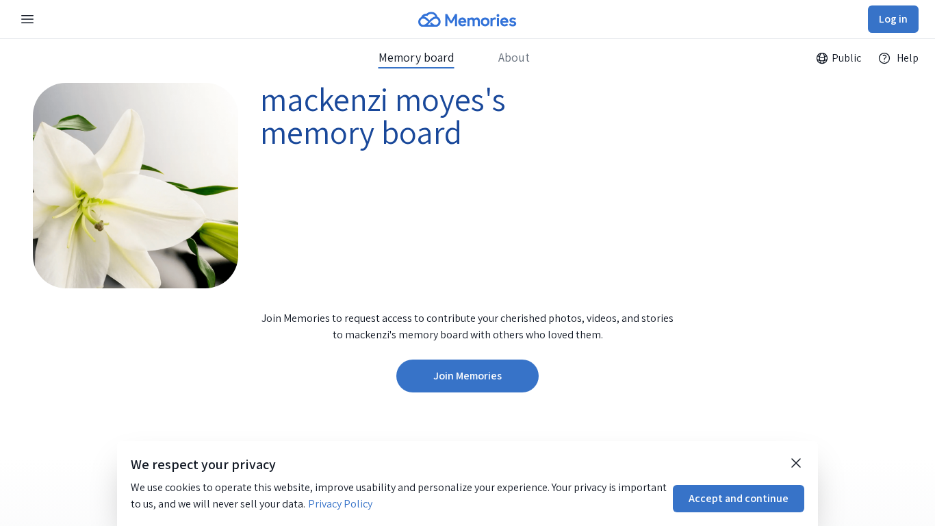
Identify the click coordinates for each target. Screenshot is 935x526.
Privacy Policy (340, 504)
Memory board (416, 57)
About (514, 57)
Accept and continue (739, 498)
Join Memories (467, 375)
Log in (893, 19)
